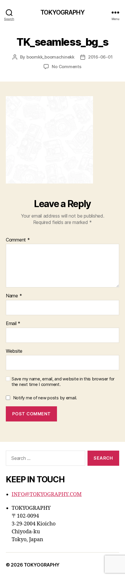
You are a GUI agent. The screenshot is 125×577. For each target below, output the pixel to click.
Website (14, 351)
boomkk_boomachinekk (50, 57)
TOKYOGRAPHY (62, 12)
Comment (18, 240)
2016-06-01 (100, 57)
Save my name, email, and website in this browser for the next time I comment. (63, 381)
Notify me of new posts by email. (45, 397)
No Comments (66, 66)
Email (13, 323)
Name (14, 296)
